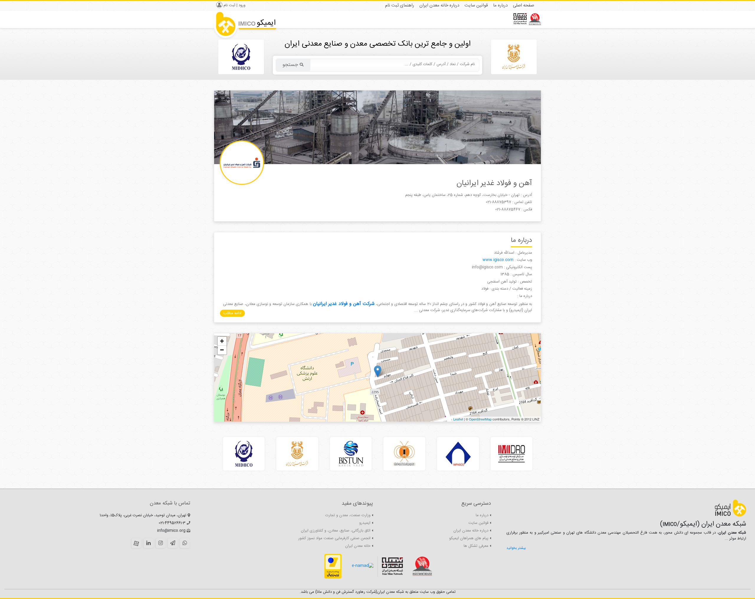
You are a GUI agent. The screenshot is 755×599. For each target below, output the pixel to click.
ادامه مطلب (232, 313)
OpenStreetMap (480, 419)
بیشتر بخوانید (516, 548)
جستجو (290, 65)
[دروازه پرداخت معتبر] (333, 566)
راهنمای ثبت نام (399, 5)
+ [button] (222, 341)
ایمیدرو (364, 523)
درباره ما (500, 5)
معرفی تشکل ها (476, 546)
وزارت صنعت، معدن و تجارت (347, 515)
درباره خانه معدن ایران (439, 5)
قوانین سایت (476, 5)
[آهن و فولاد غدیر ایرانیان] (377, 371)
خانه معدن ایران (357, 546)
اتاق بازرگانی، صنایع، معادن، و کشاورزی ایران (335, 530)
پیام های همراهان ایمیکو (468, 538)
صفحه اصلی (523, 5)
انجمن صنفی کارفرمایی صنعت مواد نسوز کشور (334, 538)
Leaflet (458, 419)
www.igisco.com (498, 260)
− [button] (222, 350)
